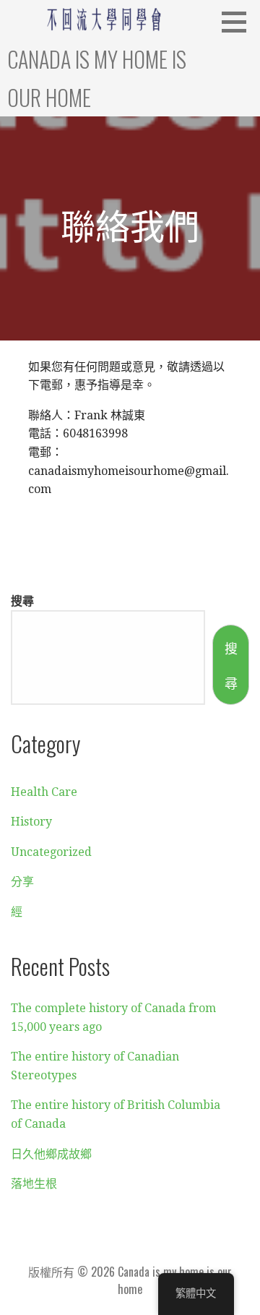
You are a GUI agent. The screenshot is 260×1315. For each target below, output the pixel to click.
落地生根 (34, 1184)
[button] (239, 21)
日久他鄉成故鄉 (51, 1154)
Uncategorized (51, 852)
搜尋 (22, 600)
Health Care (44, 792)
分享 (22, 881)
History (31, 821)
